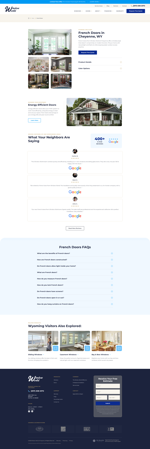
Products (57, 376)
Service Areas (98, 6)
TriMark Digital (117, 441)
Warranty (120, 11)
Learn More (34, 120)
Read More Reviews (75, 228)
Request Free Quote (135, 11)
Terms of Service (56, 443)
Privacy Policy (111, 413)
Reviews (115, 6)
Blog (108, 6)
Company (76, 376)
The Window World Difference (80, 380)
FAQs (55, 396)
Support (56, 390)
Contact (124, 6)
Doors (88, 11)
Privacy (71, 440)
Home (28, 18)
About (97, 11)
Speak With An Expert (78, 394)
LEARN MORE (94, 2)
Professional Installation (78, 382)
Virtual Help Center (58, 399)
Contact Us (56, 402)
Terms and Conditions (105, 413)
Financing (108, 11)
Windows (77, 11)
